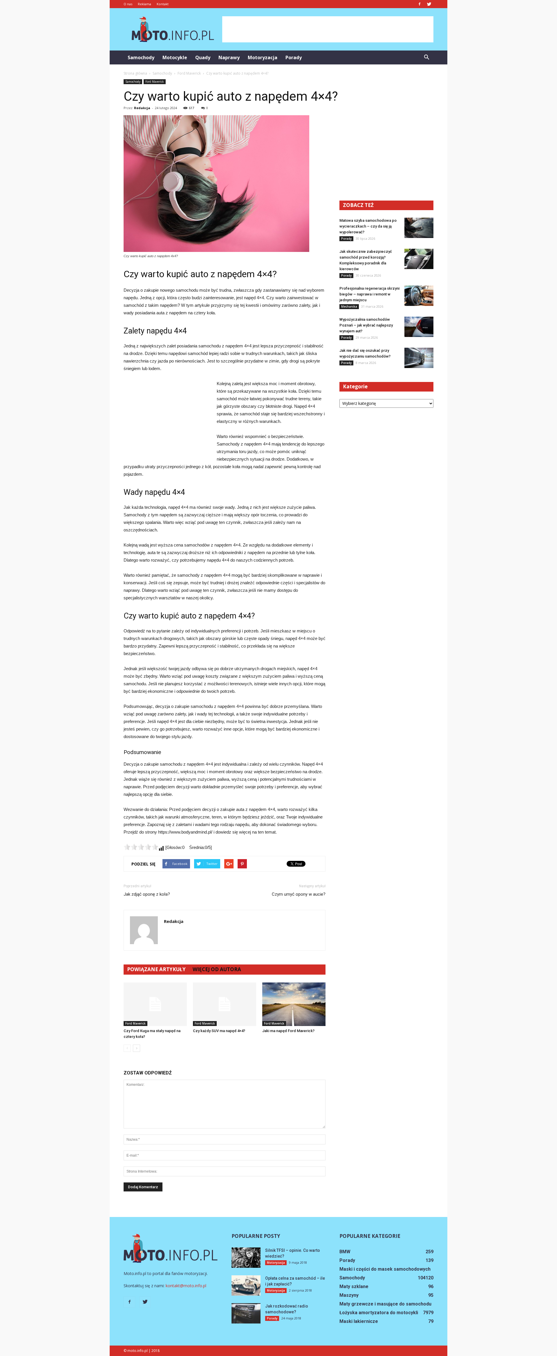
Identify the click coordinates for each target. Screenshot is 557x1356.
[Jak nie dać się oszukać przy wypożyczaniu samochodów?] (418, 358)
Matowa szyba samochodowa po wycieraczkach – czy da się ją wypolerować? (368, 226)
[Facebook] (419, 4)
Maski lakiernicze (358, 1321)
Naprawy (229, 57)
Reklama (144, 4)
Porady (293, 57)
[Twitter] (429, 4)
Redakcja (142, 108)
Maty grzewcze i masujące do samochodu (385, 1304)
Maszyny (349, 1295)
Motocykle (174, 57)
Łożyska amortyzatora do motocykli (378, 1312)
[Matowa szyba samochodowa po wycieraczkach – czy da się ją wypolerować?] (418, 228)
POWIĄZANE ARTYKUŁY (156, 969)
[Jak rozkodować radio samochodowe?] (246, 1313)
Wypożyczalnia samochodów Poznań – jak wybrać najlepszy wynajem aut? (366, 325)
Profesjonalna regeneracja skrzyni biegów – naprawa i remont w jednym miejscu (369, 294)
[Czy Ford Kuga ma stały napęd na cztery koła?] (155, 1004)
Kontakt (163, 4)
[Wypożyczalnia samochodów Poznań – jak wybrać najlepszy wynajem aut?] (418, 327)
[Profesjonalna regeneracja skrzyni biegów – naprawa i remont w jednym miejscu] (418, 296)
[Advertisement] (327, 29)
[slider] (141, 846)
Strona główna (135, 73)
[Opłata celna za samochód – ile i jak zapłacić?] (246, 1285)
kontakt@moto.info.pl (186, 1285)
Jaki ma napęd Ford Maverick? (288, 1031)
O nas (128, 4)
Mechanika (349, 306)
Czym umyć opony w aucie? (298, 894)
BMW (344, 1251)
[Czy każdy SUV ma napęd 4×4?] (224, 1004)
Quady (202, 57)
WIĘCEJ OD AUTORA (217, 969)
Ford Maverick (154, 82)
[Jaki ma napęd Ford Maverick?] (293, 1004)
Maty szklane (353, 1286)
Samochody (141, 57)
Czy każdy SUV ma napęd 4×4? (219, 1031)
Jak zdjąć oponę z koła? (147, 894)
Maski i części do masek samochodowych (385, 1269)
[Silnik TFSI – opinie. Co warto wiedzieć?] (246, 1257)
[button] (426, 57)
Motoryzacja (262, 57)
